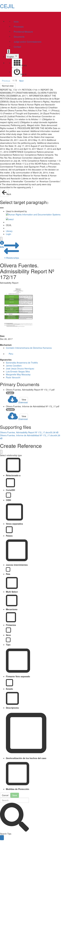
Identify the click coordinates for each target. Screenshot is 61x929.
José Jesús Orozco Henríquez (20, 368)
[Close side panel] (1, 239)
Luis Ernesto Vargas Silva (18, 371)
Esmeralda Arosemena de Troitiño (22, 362)
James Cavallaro (14, 365)
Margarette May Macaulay (18, 374)
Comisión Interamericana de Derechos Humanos (29, 347)
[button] (2, 244)
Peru (11, 353)
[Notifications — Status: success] (8, 51)
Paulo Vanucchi (13, 377)
